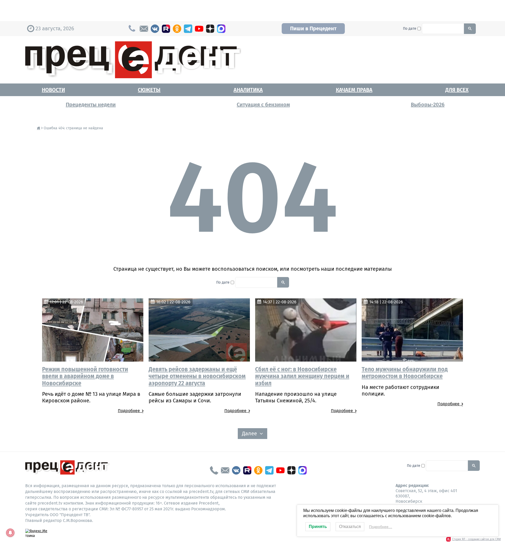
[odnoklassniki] (177, 28)
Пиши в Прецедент (313, 28)
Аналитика (248, 90)
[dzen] (210, 28)
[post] (144, 28)
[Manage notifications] (10, 533)
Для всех (456, 90)
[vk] (155, 28)
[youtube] (199, 28)
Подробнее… (380, 527)
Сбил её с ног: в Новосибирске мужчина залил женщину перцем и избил (302, 376)
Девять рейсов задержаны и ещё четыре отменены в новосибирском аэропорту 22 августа (197, 376)
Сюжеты (149, 90)
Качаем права (354, 90)
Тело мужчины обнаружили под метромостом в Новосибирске (405, 373)
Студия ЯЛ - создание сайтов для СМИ (476, 539)
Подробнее (130, 410)
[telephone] (214, 470)
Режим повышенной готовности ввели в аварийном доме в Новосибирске (85, 376)
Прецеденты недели (91, 104)
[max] (221, 28)
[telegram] (188, 28)
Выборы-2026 (428, 104)
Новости (53, 90)
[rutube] (166, 28)
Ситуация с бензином (263, 104)
